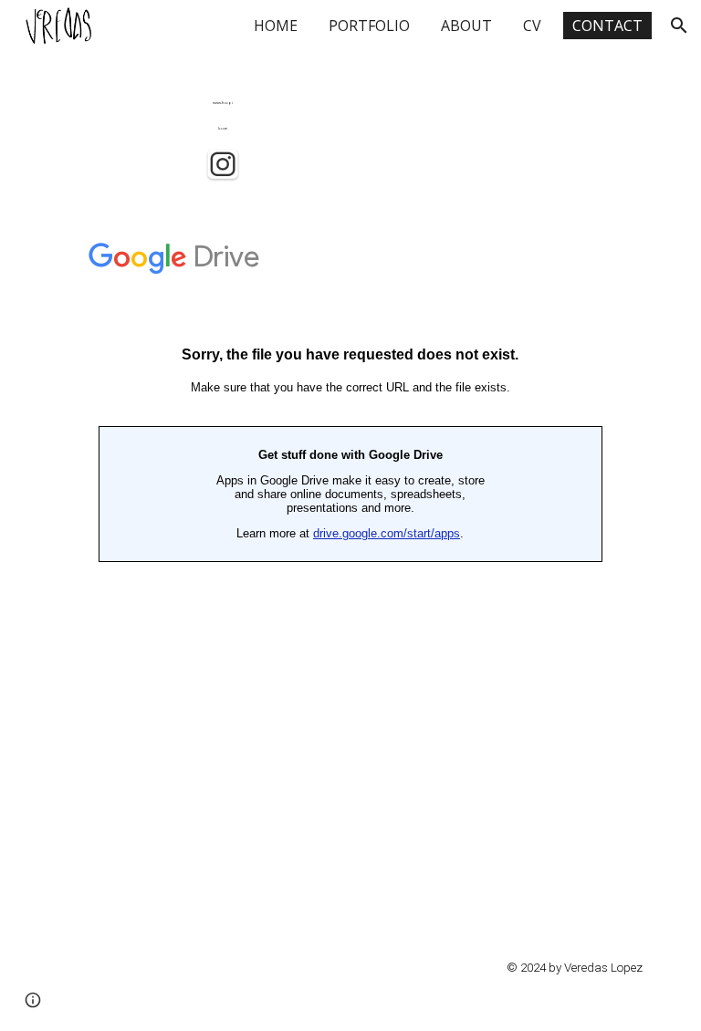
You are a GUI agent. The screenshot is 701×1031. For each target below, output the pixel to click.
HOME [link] (276, 26)
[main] (222, 111)
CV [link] (532, 26)
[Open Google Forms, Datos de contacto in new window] (615, 249)
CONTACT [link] (607, 26)
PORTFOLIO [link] (369, 26)
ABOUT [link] (466, 26)
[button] (679, 25)
